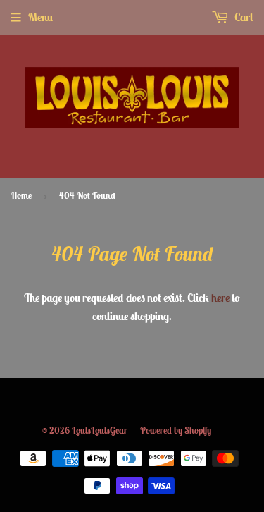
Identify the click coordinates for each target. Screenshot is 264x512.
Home (21, 196)
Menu (40, 17)
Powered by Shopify (175, 431)
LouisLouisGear (99, 431)
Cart (242, 17)
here (220, 298)
